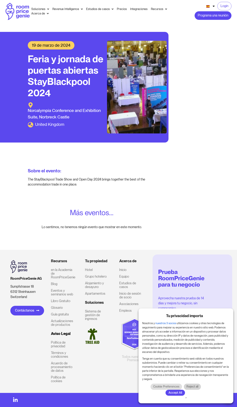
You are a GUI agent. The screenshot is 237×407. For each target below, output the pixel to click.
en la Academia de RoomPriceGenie (63, 273)
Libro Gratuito (60, 301)
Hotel (89, 270)
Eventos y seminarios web (62, 292)
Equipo (124, 276)
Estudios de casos (127, 285)
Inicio (122, 270)
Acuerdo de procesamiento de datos (61, 367)
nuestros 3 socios (165, 323)
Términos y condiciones (59, 354)
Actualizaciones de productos (62, 323)
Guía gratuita (60, 314)
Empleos (125, 310)
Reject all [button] (192, 386)
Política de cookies (58, 379)
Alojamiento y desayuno (94, 285)
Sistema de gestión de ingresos (93, 315)
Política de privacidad (58, 344)
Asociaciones (128, 304)
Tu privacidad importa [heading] (184, 316)
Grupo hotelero (96, 276)
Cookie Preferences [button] (166, 386)
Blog (54, 284)
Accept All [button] (175, 392)
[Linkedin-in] (15, 400)
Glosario (57, 308)
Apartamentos (95, 293)
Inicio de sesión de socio (130, 295)
